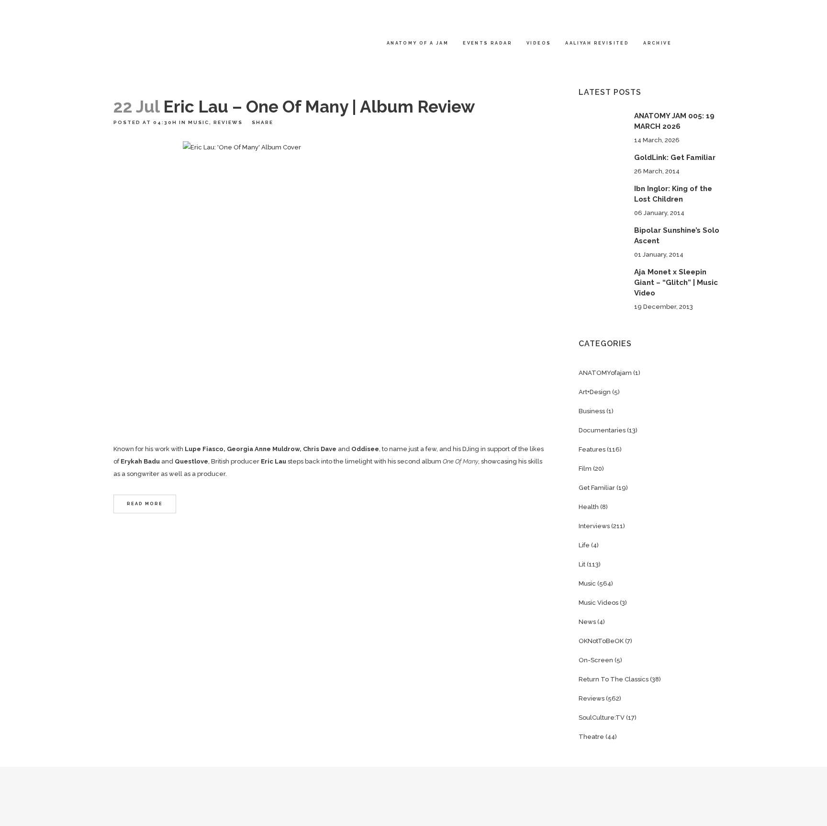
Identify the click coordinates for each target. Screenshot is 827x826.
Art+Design (595, 392)
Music (198, 122)
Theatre (591, 736)
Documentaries (602, 430)
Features (592, 449)
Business (592, 411)
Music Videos (598, 602)
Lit (582, 564)
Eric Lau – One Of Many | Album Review (319, 106)
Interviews (594, 526)
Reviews (228, 122)
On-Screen (596, 660)
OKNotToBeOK (601, 641)
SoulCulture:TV (602, 717)
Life (584, 545)
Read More (145, 503)
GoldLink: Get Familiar (674, 157)
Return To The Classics (613, 679)
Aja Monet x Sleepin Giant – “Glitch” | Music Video (676, 282)
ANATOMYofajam (605, 372)
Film (585, 468)
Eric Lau (273, 461)
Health (589, 506)
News (587, 621)
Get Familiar (597, 487)
